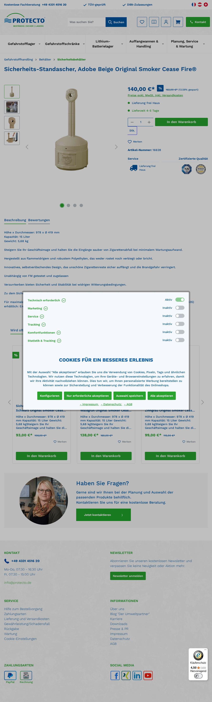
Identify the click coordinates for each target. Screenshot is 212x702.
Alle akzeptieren (161, 395)
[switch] (198, 675)
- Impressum (89, 404)
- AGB (128, 404)
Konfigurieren (49, 395)
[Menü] (205, 650)
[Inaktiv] (179, 308)
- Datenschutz (111, 404)
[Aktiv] (179, 300)
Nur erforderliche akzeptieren (88, 395)
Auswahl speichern (129, 395)
